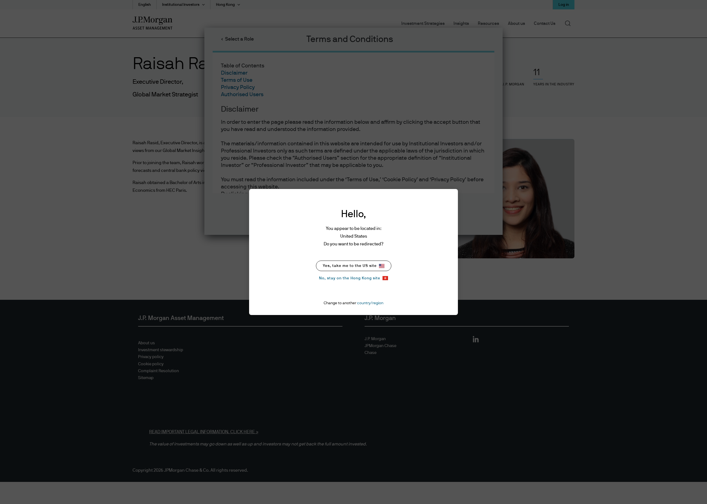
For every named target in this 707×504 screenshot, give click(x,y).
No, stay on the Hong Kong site (349, 278)
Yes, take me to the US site (350, 266)
